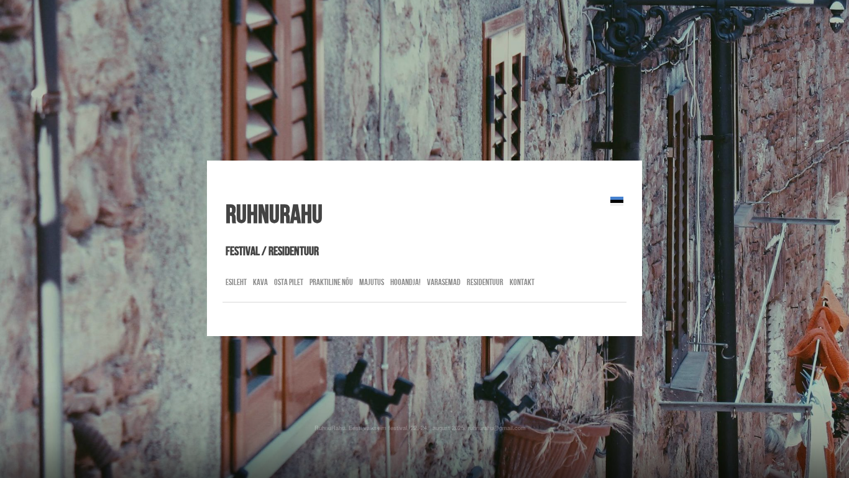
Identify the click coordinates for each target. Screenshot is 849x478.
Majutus (371, 282)
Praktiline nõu (331, 282)
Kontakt (522, 282)
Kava (260, 282)
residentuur (485, 282)
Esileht (236, 282)
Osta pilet (288, 282)
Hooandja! (405, 282)
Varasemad (444, 282)
